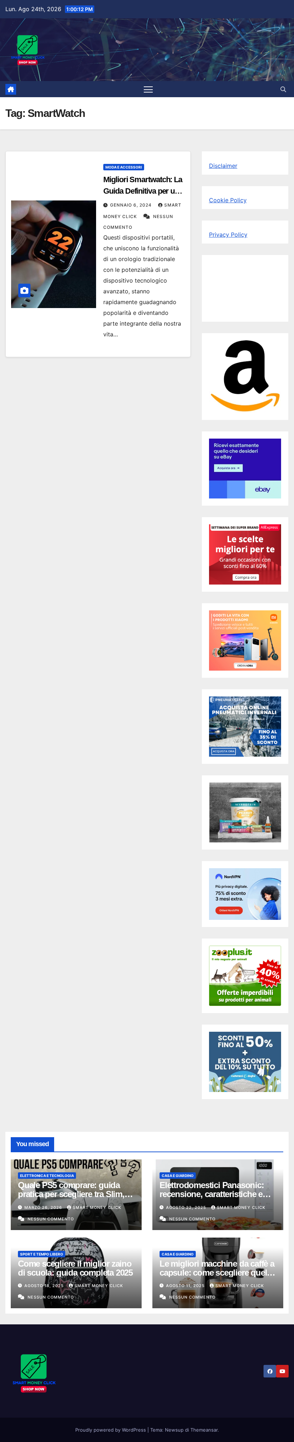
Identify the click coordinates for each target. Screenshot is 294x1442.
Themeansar (204, 1430)
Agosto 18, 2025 (44, 1285)
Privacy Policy (228, 234)
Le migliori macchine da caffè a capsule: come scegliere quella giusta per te (217, 1272)
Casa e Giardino (178, 1175)
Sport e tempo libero (41, 1254)
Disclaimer (223, 165)
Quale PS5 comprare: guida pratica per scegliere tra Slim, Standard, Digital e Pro (71, 1194)
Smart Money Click (97, 1207)
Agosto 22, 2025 (187, 1207)
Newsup (174, 1430)
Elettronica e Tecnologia (47, 1175)
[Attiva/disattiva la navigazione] (148, 89)
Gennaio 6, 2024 (131, 205)
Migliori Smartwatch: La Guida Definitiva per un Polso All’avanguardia (142, 191)
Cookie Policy (228, 200)
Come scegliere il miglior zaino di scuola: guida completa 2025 (75, 1268)
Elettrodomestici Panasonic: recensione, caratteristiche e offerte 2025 (212, 1194)
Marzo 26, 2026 (43, 1207)
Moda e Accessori (123, 167)
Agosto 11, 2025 (186, 1285)
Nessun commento (51, 1218)
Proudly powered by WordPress (111, 1430)
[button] (283, 89)
